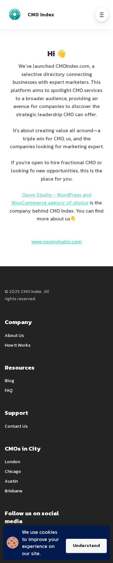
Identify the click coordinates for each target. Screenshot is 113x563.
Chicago (13, 471)
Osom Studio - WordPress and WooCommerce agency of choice (51, 199)
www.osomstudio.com (56, 241)
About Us (14, 335)
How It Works (17, 345)
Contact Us (16, 426)
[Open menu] (101, 15)
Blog (9, 380)
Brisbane (13, 491)
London (12, 461)
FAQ (9, 390)
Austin (11, 481)
